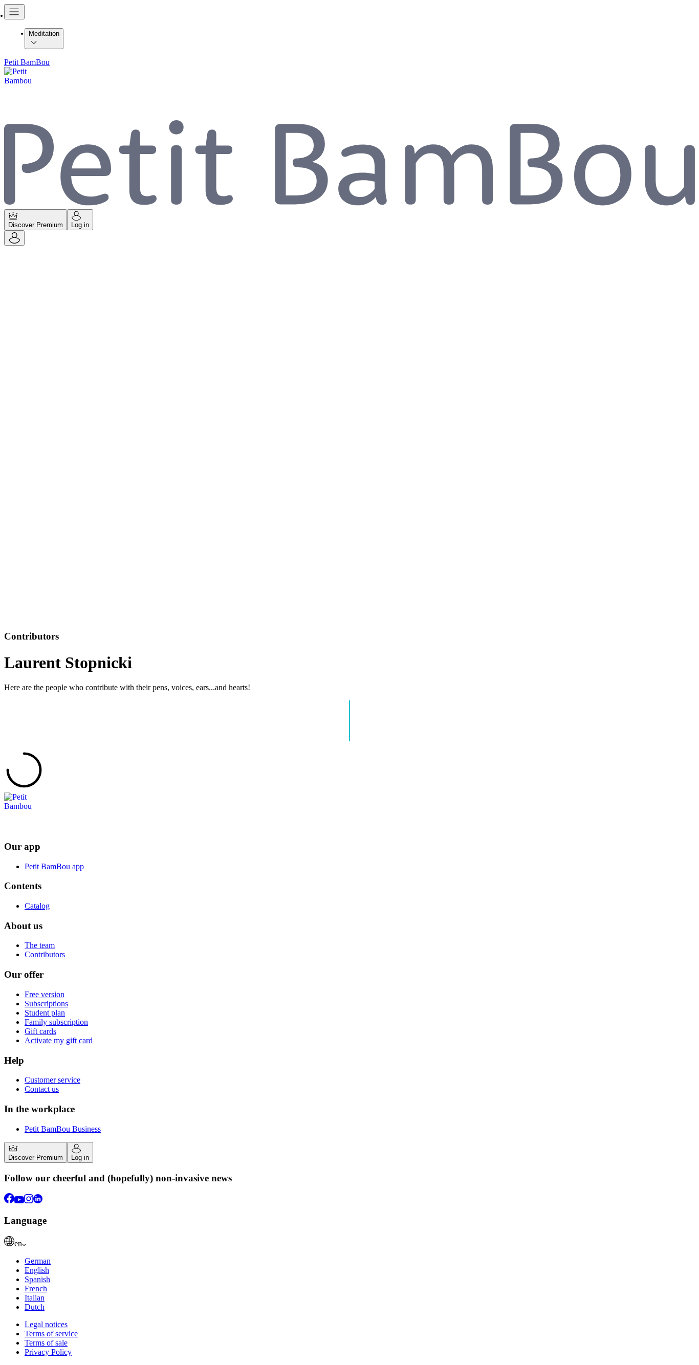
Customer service (52, 1079)
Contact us (42, 1089)
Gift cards (40, 1031)
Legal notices (46, 1324)
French (36, 1288)
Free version (44, 994)
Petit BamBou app (54, 866)
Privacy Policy (48, 1352)
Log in (80, 225)
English (37, 1270)
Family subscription (56, 1022)
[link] (349, 1242)
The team (40, 945)
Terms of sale (46, 1342)
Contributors (45, 954)
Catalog (37, 905)
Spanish (37, 1279)
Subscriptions (46, 1003)
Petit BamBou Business (63, 1129)
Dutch (35, 1307)
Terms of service (51, 1333)
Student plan (45, 1012)
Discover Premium (35, 225)
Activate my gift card (59, 1040)
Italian (35, 1297)
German (38, 1261)
